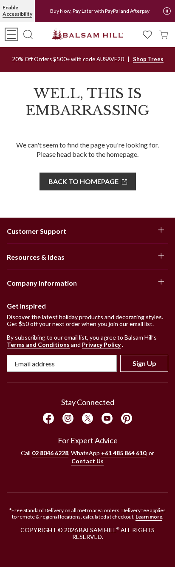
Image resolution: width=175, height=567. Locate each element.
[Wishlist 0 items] (147, 33)
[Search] (28, 34)
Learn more (148, 516)
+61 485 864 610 (123, 452)
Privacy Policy (101, 344)
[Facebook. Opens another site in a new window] (48, 418)
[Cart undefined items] (163, 33)
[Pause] (167, 11)
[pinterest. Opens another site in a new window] (126, 418)
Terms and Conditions (38, 344)
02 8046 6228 (50, 452)
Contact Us (87, 461)
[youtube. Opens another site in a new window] (107, 418)
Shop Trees (148, 59)
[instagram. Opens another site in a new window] (67, 418)
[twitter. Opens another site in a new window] (87, 418)
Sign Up (144, 363)
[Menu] (11, 34)
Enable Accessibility (17, 10)
